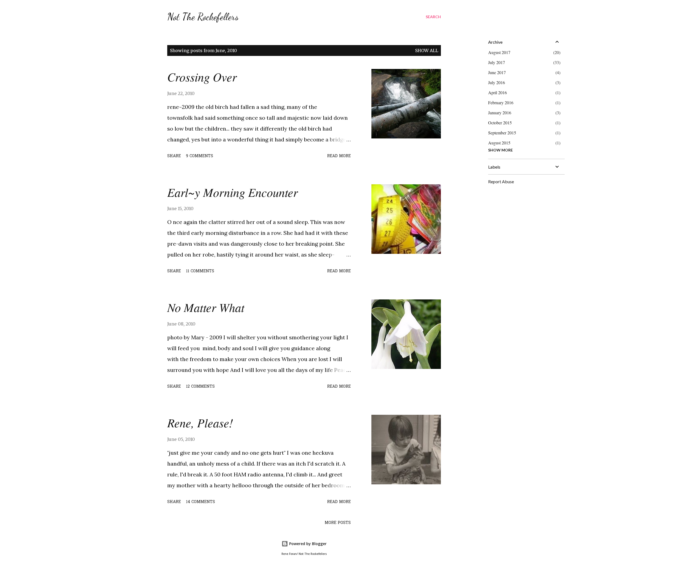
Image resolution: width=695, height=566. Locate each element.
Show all (426, 50)
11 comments (200, 271)
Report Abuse (501, 181)
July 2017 (496, 62)
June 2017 (497, 72)
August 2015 (499, 143)
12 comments (200, 387)
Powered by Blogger (307, 543)
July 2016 (496, 82)
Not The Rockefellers (203, 17)
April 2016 (497, 92)
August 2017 (499, 52)
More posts (338, 523)
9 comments (199, 156)
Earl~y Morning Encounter (232, 192)
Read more (339, 156)
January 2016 (499, 112)
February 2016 (500, 102)
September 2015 (502, 132)
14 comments (200, 502)
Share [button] (174, 156)
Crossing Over (202, 77)
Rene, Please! (200, 423)
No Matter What (205, 307)
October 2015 (500, 122)
